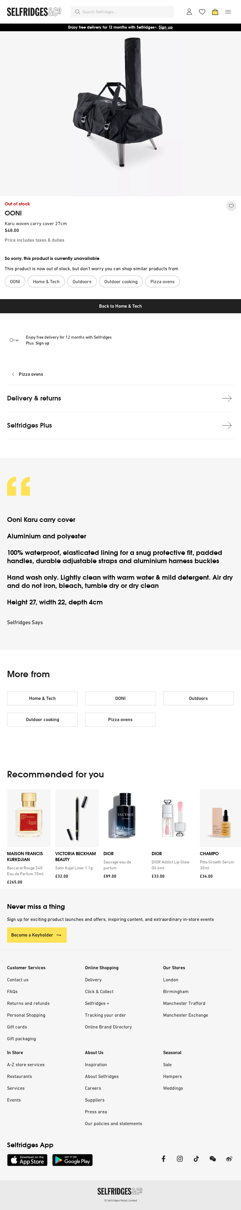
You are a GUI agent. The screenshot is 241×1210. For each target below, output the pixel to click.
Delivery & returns (34, 398)
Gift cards (17, 1026)
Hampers (172, 1076)
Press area (96, 1111)
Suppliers (95, 1099)
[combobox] (127, 12)
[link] (27, 871)
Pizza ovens (31, 374)
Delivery (93, 979)
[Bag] (215, 12)
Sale (167, 1064)
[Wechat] (212, 1162)
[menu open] (228, 12)
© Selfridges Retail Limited (120, 1200)
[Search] (77, 12)
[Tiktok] (196, 1162)
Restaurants (19, 1076)
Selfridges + (97, 1003)
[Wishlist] (202, 12)
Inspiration (96, 1064)
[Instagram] (180, 1162)
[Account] (189, 12)
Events (14, 1099)
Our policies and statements (113, 1123)
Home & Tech (42, 698)
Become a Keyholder (32, 935)
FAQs (12, 991)
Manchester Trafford (184, 1003)
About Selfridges (102, 1076)
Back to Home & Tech (120, 306)
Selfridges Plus (29, 425)
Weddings (173, 1088)
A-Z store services (26, 1064)
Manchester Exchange (185, 1015)
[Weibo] (229, 1162)
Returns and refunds (28, 1003)
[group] (120, 838)
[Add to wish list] (231, 206)
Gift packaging (21, 1038)
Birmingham (176, 991)
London (170, 979)
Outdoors (198, 698)
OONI (13, 213)
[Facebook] (163, 1162)
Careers (93, 1088)
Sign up (166, 27)
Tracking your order (105, 1015)
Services (16, 1088)
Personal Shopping (26, 1015)
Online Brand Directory (108, 1026)
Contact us (18, 979)
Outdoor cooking (42, 719)
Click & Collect (99, 991)
